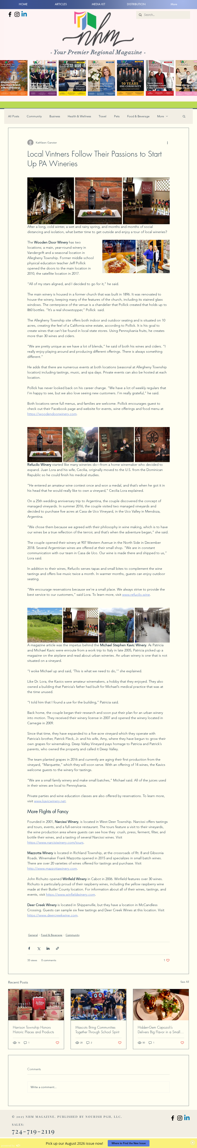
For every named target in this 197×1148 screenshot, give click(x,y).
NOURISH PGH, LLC (103, 1117)
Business (54, 116)
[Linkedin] (24, 14)
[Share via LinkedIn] (48, 948)
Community (34, 116)
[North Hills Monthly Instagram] (17, 14)
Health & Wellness (79, 116)
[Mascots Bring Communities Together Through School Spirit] (98, 1004)
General (33, 935)
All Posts (13, 116)
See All (184, 982)
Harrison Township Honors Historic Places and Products (33, 1029)
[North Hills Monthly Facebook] (10, 14)
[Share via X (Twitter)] (38, 948)
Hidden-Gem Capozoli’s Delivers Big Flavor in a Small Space (159, 1029)
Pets (116, 116)
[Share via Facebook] (29, 948)
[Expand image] (50, 200)
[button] (184, 116)
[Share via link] (57, 948)
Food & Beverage (138, 116)
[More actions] (167, 142)
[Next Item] (190, 78)
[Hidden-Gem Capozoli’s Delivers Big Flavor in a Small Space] (161, 1004)
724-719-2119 (33, 1130)
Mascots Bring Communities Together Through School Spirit (97, 1029)
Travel (102, 116)
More (160, 116)
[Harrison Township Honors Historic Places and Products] (36, 1004)
